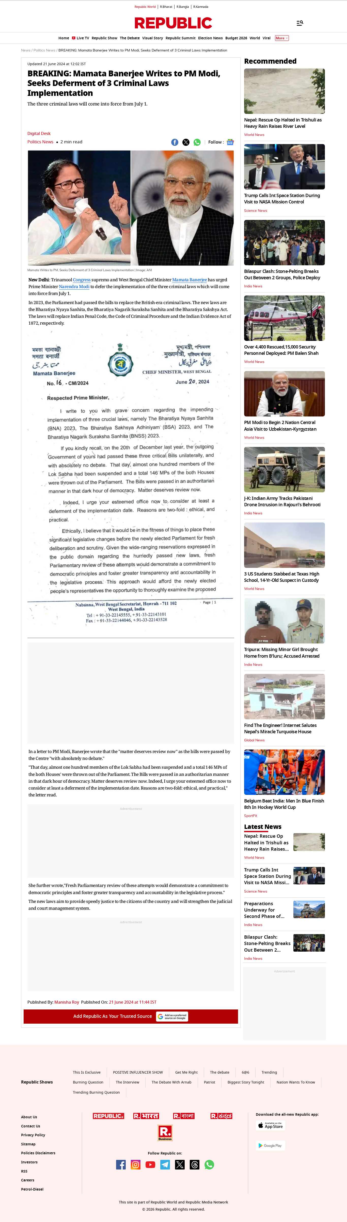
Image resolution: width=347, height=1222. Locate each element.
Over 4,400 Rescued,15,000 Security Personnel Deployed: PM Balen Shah (281, 350)
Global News (254, 740)
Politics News (40, 142)
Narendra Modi (74, 286)
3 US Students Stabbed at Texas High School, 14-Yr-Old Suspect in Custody (281, 577)
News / (27, 50)
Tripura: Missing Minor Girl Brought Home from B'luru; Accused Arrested (282, 652)
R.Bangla (183, 7)
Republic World (145, 7)
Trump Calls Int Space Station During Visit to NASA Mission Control (282, 198)
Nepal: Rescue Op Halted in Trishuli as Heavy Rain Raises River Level (283, 123)
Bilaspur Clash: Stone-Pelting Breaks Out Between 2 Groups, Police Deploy (282, 274)
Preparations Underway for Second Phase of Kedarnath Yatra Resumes (262, 916)
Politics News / (45, 50)
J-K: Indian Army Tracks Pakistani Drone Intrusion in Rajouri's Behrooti (282, 501)
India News (253, 286)
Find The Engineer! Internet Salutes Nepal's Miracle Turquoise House (280, 728)
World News (254, 135)
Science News (255, 211)
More (280, 38)
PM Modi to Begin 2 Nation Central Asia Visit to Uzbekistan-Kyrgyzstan (280, 425)
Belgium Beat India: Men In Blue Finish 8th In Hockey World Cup (284, 804)
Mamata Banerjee (189, 280)
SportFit (250, 816)
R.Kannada (200, 7)
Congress (82, 280)
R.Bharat (166, 7)
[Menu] (297, 23)
